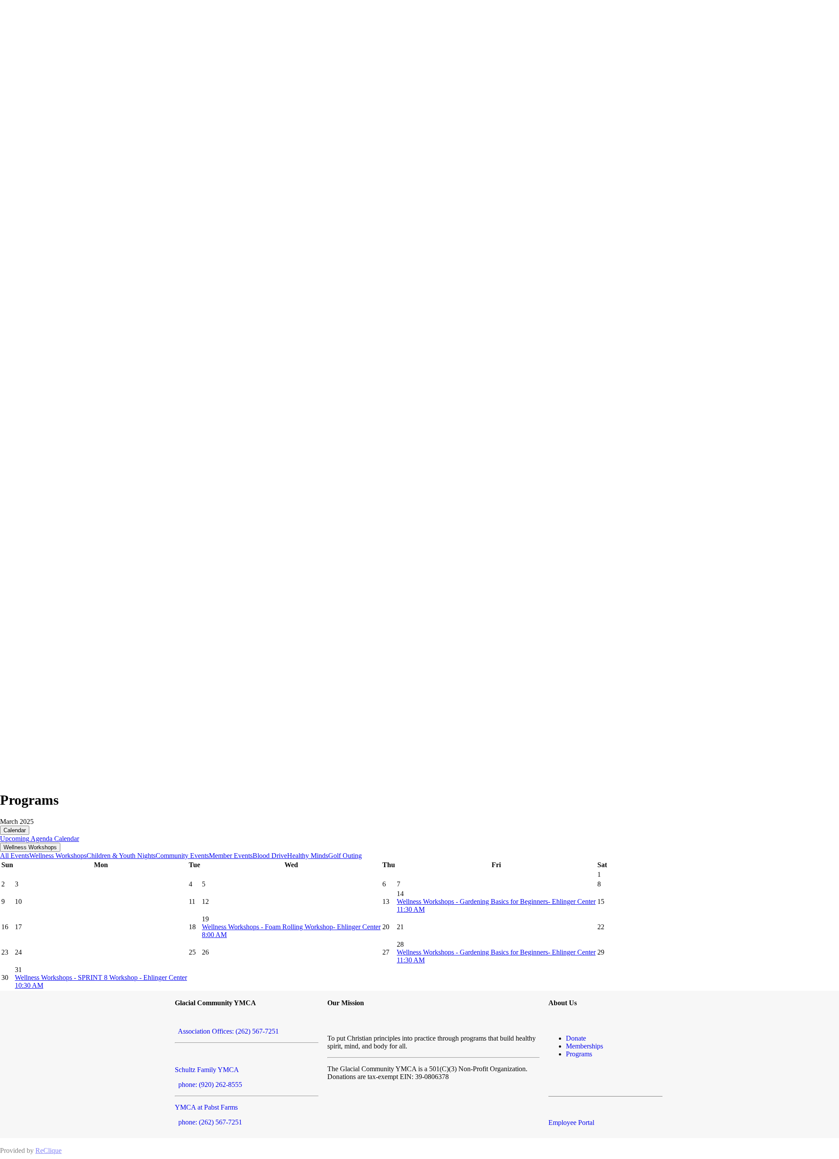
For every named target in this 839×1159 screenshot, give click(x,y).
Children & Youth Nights (121, 855)
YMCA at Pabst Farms (206, 1107)
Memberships (584, 1046)
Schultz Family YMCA (207, 1069)
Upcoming (14, 838)
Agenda (40, 838)
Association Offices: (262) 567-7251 (227, 1031)
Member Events (231, 855)
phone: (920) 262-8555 (208, 1084)
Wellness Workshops (30, 847)
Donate (576, 1038)
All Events (14, 855)
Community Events (182, 855)
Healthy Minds (307, 855)
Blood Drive (270, 855)
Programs (579, 1054)
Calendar (14, 830)
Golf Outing (345, 855)
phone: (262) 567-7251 (208, 1122)
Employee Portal (571, 1122)
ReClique (48, 1150)
